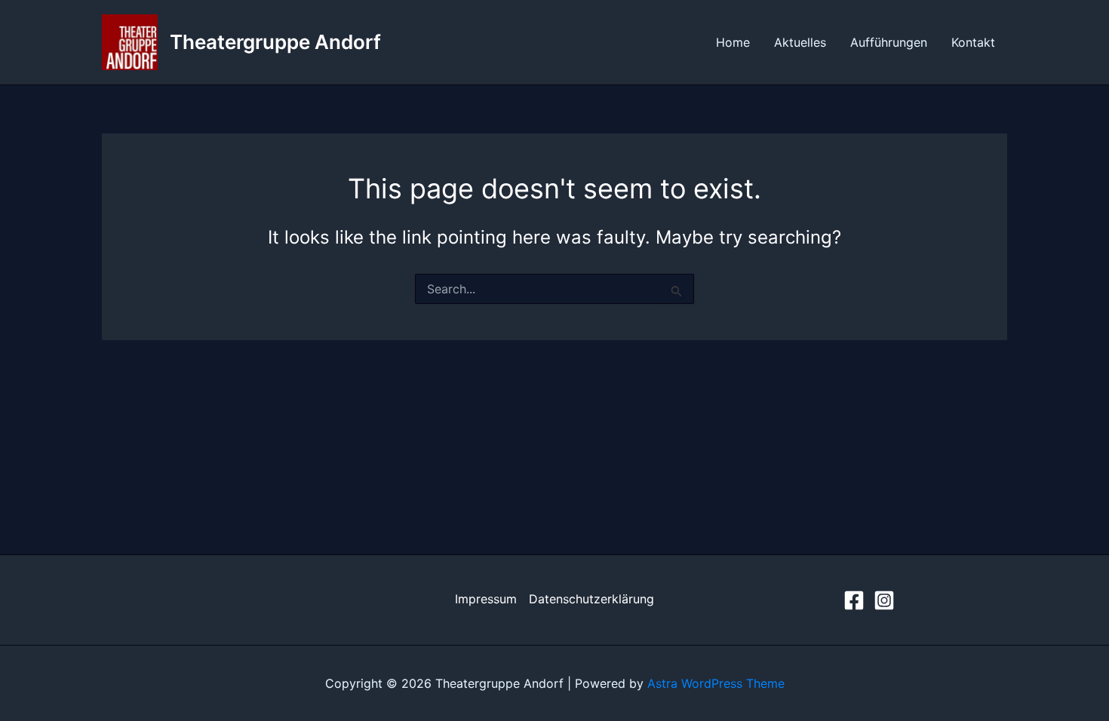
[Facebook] (854, 600)
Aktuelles (800, 42)
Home (733, 42)
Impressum (486, 598)
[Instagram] (884, 600)
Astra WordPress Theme (716, 683)
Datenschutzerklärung (591, 598)
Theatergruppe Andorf (275, 42)
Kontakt (973, 42)
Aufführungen (888, 42)
